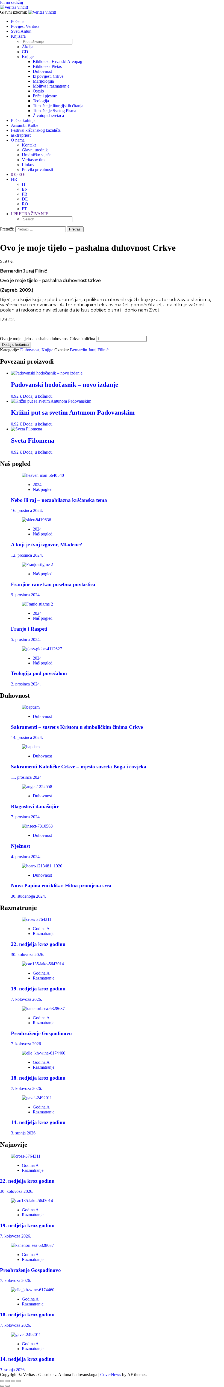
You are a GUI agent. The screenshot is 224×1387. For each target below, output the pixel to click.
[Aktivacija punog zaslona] (7, 1381)
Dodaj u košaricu (15, 345)
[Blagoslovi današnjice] (37, 786)
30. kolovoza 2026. (27, 954)
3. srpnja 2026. (24, 1133)
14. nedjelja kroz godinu (38, 1122)
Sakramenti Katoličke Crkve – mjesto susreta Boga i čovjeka (78, 766)
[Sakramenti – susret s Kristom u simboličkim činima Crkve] (31, 707)
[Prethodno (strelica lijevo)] (2, 1386)
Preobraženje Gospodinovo (41, 1033)
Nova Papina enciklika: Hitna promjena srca (61, 885)
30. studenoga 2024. (28, 896)
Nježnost (20, 846)
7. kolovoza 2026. (26, 999)
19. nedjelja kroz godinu (38, 988)
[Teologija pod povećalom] (42, 648)
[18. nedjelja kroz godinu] (43, 1053)
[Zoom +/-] (2, 1381)
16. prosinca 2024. (27, 510)
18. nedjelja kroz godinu (38, 1078)
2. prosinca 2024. (26, 684)
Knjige (47, 350)
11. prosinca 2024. (27, 777)
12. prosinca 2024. (27, 555)
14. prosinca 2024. (27, 737)
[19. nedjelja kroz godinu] (43, 963)
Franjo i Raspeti (29, 629)
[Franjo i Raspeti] (37, 604)
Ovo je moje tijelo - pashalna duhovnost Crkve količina (47, 338)
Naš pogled (42, 489)
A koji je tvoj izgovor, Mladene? (46, 544)
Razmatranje (43, 933)
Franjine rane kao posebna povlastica (53, 584)
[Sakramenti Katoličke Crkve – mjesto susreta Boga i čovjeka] (31, 746)
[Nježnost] (37, 826)
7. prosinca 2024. (26, 816)
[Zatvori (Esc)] (18, 1381)
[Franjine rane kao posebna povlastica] (37, 564)
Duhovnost (29, 350)
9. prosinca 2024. (26, 594)
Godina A (41, 928)
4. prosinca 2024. (26, 856)
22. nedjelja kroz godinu (38, 944)
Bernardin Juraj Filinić (89, 350)
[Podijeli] (13, 1381)
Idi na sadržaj (11, 2)
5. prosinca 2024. (26, 639)
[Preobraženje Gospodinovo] (43, 1008)
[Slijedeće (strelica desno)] (7, 1386)
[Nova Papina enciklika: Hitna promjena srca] (42, 866)
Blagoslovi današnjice (35, 806)
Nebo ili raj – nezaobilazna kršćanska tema (59, 500)
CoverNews (110, 1374)
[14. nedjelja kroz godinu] (37, 1097)
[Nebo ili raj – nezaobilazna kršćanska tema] (43, 475)
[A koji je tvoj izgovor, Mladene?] (36, 519)
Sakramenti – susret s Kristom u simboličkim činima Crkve (77, 727)
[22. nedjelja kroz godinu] (36, 919)
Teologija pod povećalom (39, 673)
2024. (38, 484)
